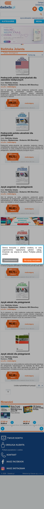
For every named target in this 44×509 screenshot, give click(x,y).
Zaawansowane (10, 260)
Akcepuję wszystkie (32, 260)
